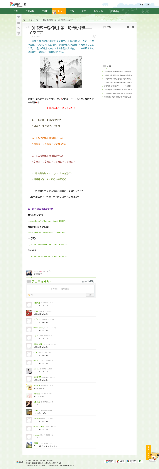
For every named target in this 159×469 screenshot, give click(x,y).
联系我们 (42, 461)
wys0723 (36, 361)
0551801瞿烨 (38, 328)
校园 (30, 20)
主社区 (45, 11)
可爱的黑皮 (38, 319)
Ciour (35, 352)
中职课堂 (115, 11)
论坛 (58, 11)
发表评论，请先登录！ (60, 289)
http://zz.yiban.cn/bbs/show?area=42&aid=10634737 (47, 233)
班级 (84, 11)
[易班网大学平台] (109, 461)
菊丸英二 (37, 402)
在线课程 (30, 11)
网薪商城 (98, 11)
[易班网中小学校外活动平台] (120, 461)
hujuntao (36, 336)
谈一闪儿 (37, 385)
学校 (72, 11)
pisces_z (37, 271)
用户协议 (28, 461)
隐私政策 (35, 461)
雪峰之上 (37, 443)
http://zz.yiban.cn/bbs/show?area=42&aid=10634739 (47, 244)
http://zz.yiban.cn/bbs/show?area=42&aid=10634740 (47, 256)
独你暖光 (37, 394)
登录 (141, 5)
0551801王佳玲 (39, 427)
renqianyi (37, 418)
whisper (36, 311)
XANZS (36, 369)
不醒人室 (37, 303)
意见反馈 (49, 461)
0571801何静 (38, 344)
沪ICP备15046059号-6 (67, 465)
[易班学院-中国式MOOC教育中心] (132, 461)
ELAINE (37, 410)
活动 (37, 20)
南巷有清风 (38, 377)
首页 (16, 11)
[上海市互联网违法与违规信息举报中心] (140, 461)
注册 (147, 5)
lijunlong (36, 435)
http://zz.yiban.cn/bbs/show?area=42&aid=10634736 (47, 221)
